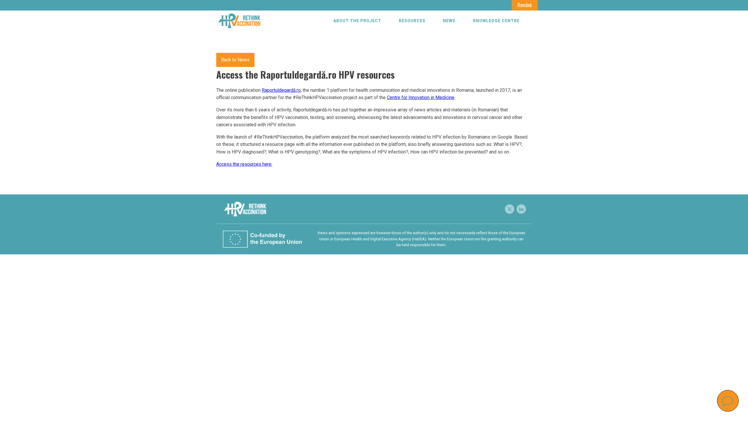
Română (524, 4)
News (449, 20)
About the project (357, 20)
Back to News (235, 60)
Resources (412, 20)
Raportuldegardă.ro (281, 90)
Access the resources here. (244, 164)
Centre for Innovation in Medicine (420, 97)
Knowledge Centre (496, 20)
